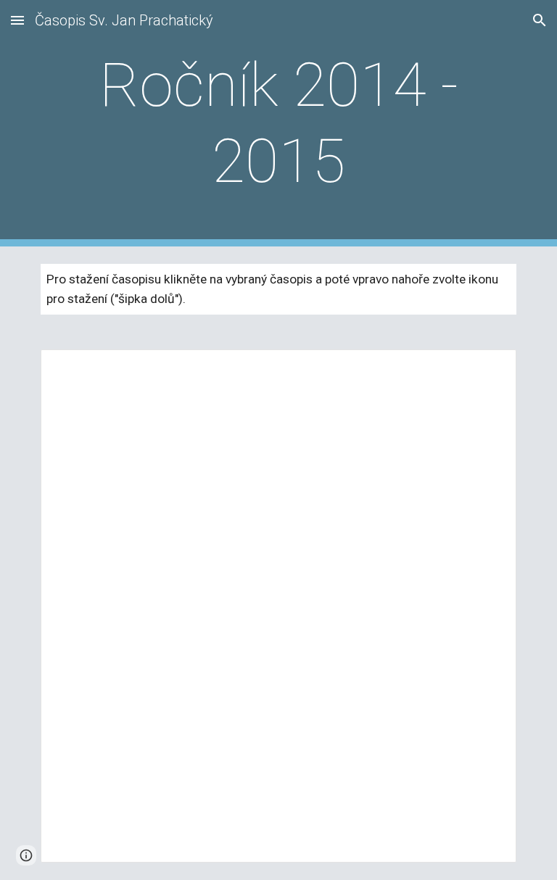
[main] (278, 123)
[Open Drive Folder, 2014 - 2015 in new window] (489, 368)
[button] (17, 20)
